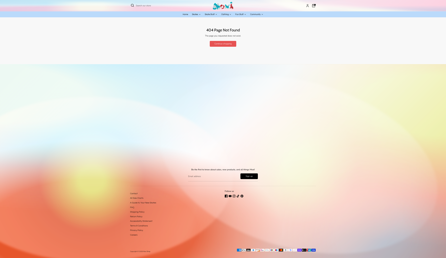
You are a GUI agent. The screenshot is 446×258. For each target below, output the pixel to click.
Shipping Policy (137, 212)
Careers (134, 235)
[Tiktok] (238, 196)
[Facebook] (226, 196)
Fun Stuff (239, 14)
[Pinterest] (242, 196)
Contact (134, 193)
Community (255, 14)
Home (185, 14)
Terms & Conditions (139, 226)
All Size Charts (136, 198)
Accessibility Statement (141, 221)
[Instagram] (234, 196)
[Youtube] (230, 196)
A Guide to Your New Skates (143, 203)
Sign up (249, 176)
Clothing (225, 14)
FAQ (132, 207)
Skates (195, 14)
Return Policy (136, 216)
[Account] (307, 5)
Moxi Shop (146, 251)
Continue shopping (223, 43)
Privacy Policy (136, 230)
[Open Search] (132, 5)
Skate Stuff (210, 14)
